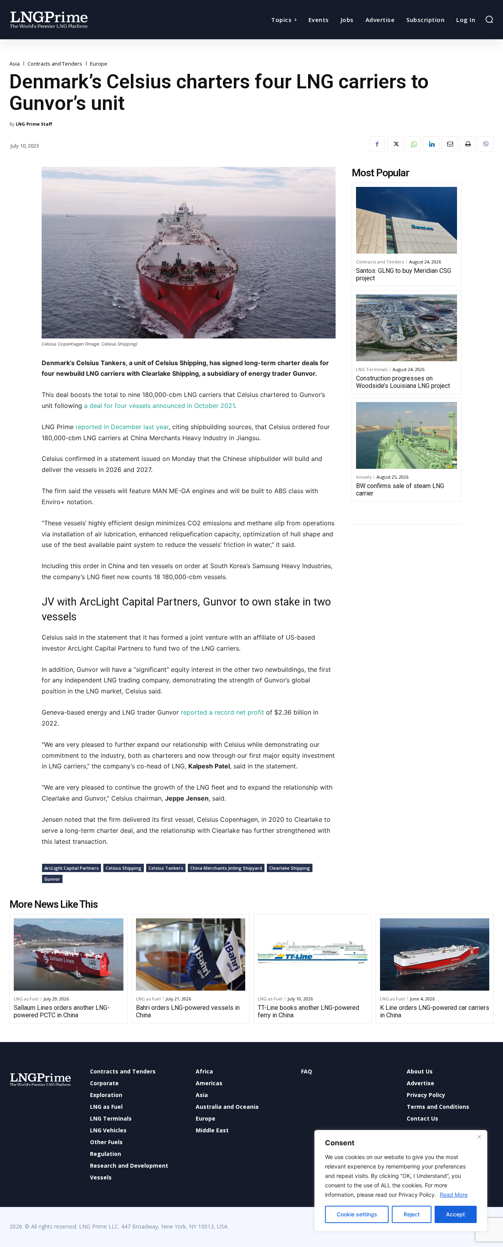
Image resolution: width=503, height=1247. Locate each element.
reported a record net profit (223, 712)
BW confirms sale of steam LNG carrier (400, 489)
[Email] (449, 144)
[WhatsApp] (413, 144)
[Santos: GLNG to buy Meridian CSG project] (406, 220)
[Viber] (486, 144)
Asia (14, 63)
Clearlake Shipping (289, 868)
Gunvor (52, 879)
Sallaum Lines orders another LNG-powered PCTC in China (62, 1011)
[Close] (479, 1136)
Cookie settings (357, 1214)
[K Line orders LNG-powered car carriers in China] (435, 954)
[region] (400, 1180)
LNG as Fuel (26, 999)
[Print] (467, 144)
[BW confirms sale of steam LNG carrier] (406, 435)
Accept (455, 1214)
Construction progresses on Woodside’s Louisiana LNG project (403, 382)
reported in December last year (122, 427)
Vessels (363, 477)
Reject (412, 1214)
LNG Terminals (371, 369)
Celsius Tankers (166, 868)
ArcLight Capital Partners (71, 868)
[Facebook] (377, 144)
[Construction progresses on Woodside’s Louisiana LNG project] (406, 327)
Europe (98, 63)
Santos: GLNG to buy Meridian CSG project (403, 274)
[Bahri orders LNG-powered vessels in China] (191, 954)
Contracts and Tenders (55, 63)
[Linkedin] (431, 144)
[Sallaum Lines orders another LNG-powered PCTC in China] (68, 954)
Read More (454, 1194)
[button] (489, 19)
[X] (395, 144)
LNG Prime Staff (34, 124)
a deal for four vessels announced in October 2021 (159, 406)
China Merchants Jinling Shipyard (226, 868)
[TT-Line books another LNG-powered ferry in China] (312, 954)
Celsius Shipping (123, 868)
